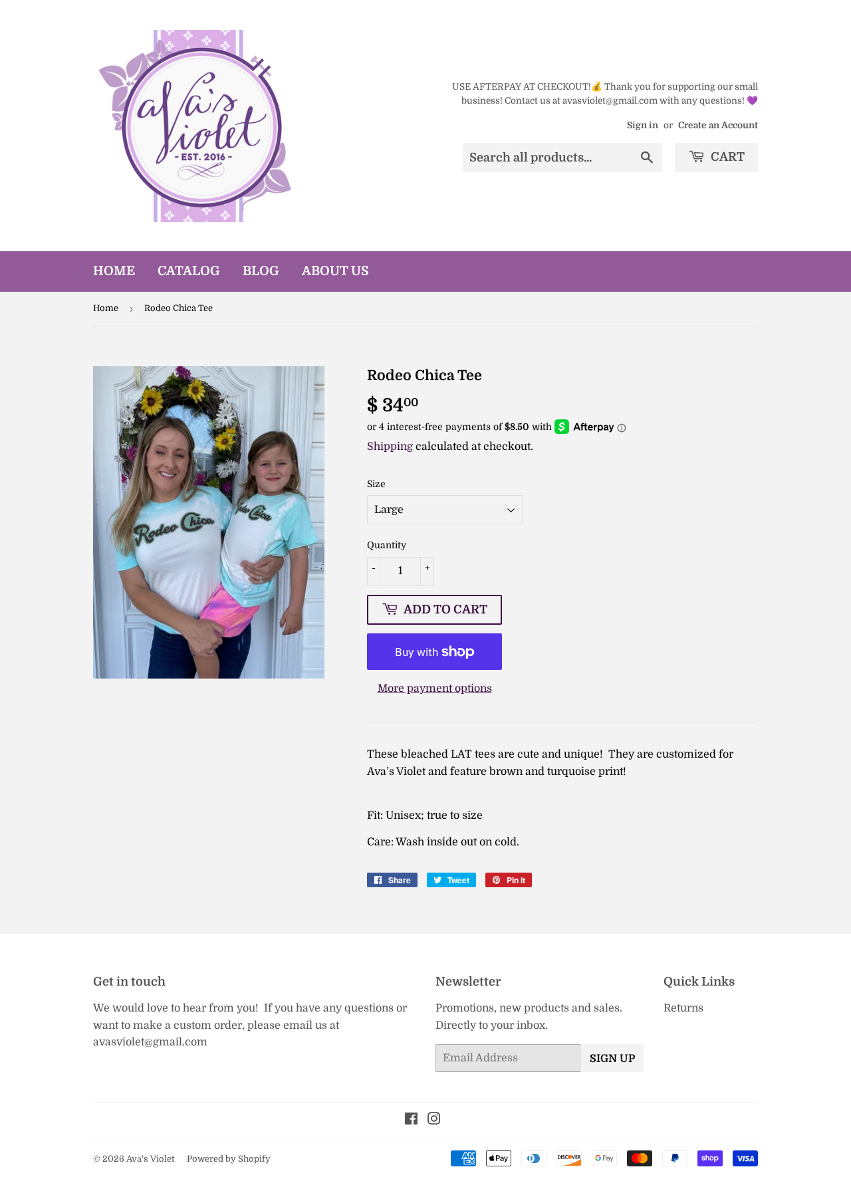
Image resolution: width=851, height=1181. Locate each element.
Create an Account (718, 125)
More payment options (435, 689)
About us (335, 271)
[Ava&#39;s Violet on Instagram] (434, 1121)
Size (376, 484)
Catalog (189, 271)
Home (114, 271)
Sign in (642, 125)
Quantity (386, 545)
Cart (726, 156)
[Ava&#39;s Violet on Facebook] (411, 1121)
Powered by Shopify (229, 1159)
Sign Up (612, 1059)
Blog (261, 271)
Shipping (390, 447)
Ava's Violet (150, 1159)
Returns (683, 1008)
